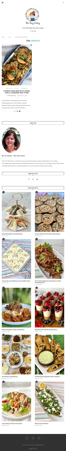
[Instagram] (32, 31)
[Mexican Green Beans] (49, 401)
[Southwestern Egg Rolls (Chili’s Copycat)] (49, 354)
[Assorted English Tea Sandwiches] (16, 212)
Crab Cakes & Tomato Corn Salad (12, 423)
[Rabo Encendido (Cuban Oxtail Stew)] (16, 307)
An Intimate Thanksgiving (10, 376)
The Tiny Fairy (12, 95)
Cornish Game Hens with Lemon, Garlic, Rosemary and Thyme (16, 92)
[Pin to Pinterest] (17, 111)
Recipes (17, 88)
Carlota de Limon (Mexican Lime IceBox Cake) (16, 281)
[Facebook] (29, 179)
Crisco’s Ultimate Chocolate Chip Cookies (47, 234)
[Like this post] (14, 111)
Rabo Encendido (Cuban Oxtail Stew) (13, 329)
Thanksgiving (24, 88)
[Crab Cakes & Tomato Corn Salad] (16, 401)
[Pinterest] (34, 31)
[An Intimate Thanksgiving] (16, 354)
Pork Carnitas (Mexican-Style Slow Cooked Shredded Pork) (48, 281)
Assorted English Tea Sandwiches (12, 234)
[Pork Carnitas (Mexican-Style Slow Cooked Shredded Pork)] (49, 259)
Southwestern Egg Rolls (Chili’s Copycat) (47, 376)
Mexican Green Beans (41, 423)
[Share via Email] (19, 111)
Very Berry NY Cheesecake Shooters (46, 329)
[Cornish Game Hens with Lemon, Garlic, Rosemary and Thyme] (17, 65)
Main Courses (9, 88)
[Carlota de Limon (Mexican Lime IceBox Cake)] (16, 259)
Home (3, 37)
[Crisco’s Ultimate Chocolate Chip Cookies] (49, 212)
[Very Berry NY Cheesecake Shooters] (49, 307)
